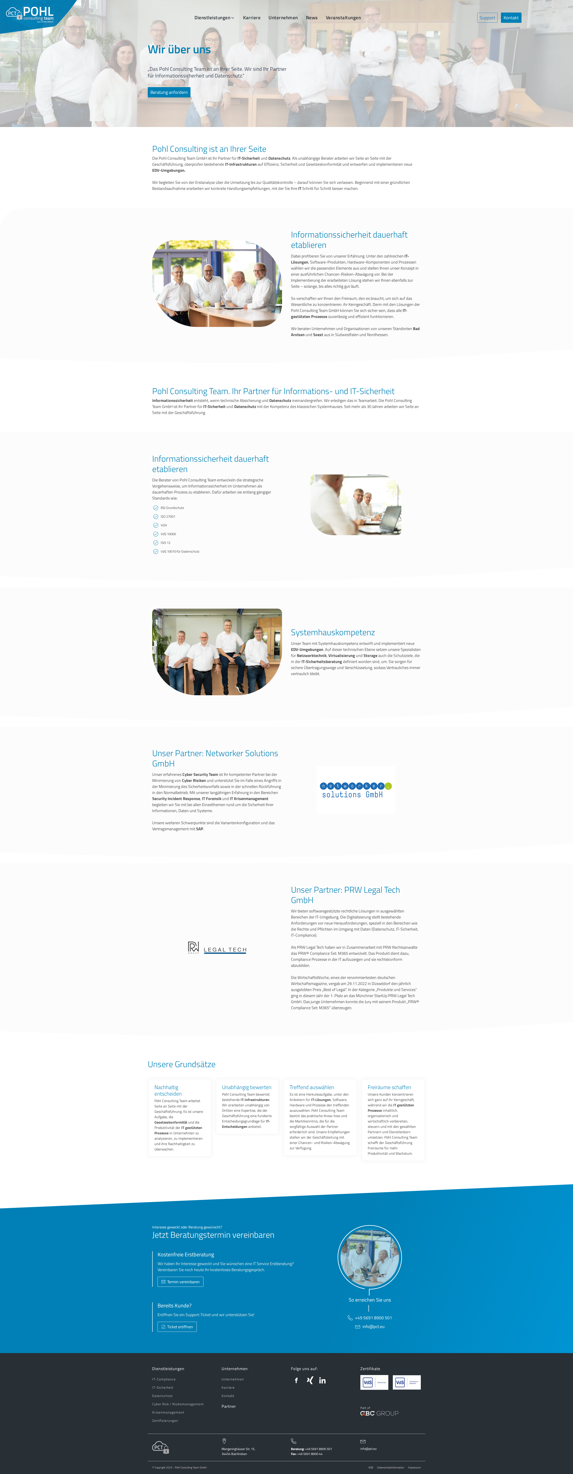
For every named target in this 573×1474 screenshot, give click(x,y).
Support (487, 17)
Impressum (414, 1468)
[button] (214, 17)
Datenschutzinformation (390, 1468)
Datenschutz (162, 1395)
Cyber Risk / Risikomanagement (178, 1404)
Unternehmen (233, 1379)
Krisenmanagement (168, 1412)
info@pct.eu (374, 1326)
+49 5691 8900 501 (373, 1318)
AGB (370, 1468)
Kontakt (511, 17)
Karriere (228, 1387)
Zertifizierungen (165, 1420)
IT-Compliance (164, 1379)
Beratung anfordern (169, 92)
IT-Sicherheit (162, 1387)
